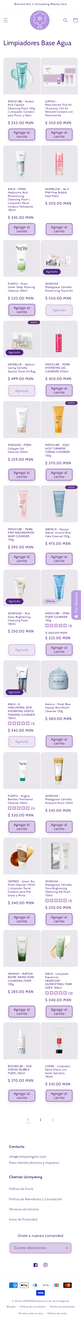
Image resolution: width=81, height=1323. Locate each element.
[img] (56, 626)
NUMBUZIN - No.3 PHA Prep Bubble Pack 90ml (57, 192)
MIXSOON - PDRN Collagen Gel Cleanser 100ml (19, 448)
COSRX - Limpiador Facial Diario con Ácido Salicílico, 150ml (57, 1071)
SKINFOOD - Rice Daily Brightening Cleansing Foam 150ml (19, 619)
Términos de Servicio (24, 1209)
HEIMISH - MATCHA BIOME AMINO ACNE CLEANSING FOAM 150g (21, 979)
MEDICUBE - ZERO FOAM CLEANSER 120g (57, 617)
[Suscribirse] (66, 1248)
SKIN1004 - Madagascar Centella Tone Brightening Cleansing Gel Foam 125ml (58, 888)
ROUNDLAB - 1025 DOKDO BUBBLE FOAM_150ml (20, 1069)
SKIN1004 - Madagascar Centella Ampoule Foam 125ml (59, 799)
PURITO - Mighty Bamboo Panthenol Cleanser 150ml (20, 799)
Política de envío (57, 1313)
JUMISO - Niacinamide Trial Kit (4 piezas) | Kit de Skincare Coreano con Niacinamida (59, 108)
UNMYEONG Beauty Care (37, 1301)
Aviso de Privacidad (23, 1219)
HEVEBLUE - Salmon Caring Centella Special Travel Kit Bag (21, 368)
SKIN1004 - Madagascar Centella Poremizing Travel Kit (59, 287)
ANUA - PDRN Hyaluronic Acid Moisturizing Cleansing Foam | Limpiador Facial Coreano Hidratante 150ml (20, 199)
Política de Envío (21, 1189)
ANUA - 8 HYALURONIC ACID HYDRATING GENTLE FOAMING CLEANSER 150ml (21, 711)
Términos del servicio (30, 1313)
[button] (6, 20)
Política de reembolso (33, 1306)
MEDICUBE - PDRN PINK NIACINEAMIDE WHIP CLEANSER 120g (21, 534)
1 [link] (28, 1120)
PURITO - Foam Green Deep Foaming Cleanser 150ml (21, 287)
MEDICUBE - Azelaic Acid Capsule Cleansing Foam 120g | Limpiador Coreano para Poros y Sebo (21, 108)
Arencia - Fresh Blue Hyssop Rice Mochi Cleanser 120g (58, 707)
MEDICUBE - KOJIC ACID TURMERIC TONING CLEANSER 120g (57, 450)
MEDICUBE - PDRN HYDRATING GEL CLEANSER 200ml (57, 368)
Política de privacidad (62, 1306)
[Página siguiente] (53, 1120)
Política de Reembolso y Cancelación (35, 1199)
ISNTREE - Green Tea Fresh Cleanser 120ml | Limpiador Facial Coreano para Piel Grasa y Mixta (21, 888)
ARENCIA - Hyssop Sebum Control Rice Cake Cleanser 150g (58, 532)
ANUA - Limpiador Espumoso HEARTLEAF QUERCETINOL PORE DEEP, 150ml (58, 980)
